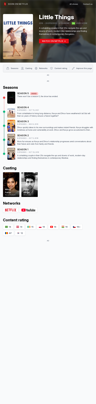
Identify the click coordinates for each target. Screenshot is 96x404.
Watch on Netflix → (54, 41)
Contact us (87, 4)
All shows (74, 4)
